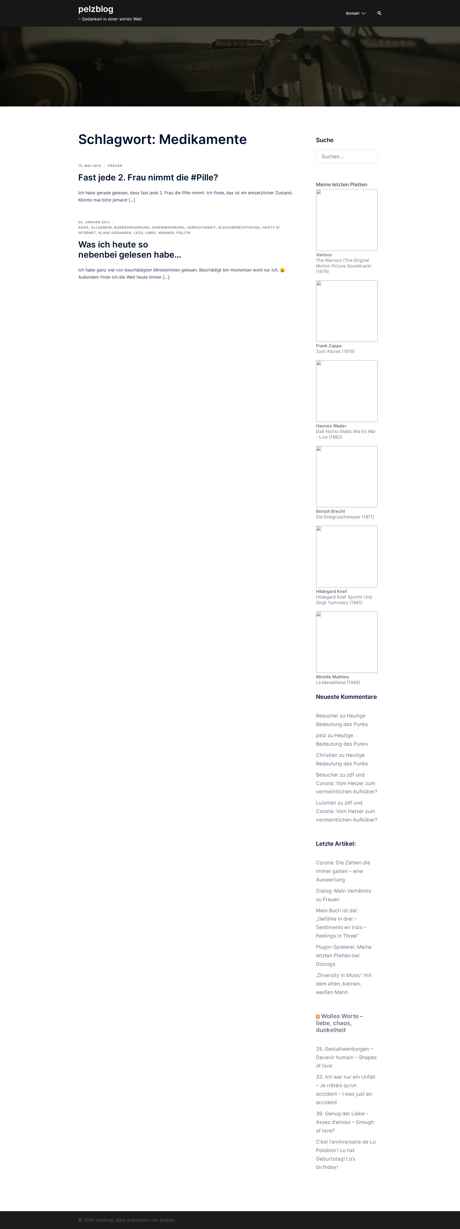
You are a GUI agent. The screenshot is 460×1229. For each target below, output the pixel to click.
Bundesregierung (132, 227)
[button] (379, 13)
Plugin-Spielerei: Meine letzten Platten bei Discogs (344, 955)
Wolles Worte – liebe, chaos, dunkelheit (339, 1023)
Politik (183, 233)
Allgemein (101, 227)
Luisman (326, 803)
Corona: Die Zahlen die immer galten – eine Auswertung (343, 871)
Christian (327, 755)
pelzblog (95, 9)
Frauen (115, 166)
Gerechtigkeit (201, 227)
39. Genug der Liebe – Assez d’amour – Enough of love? (345, 1122)
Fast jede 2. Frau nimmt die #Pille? (148, 177)
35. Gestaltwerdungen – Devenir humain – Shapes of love (346, 1057)
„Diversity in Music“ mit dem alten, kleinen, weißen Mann (344, 983)
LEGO (138, 233)
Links (150, 233)
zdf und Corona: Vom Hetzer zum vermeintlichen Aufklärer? (346, 783)
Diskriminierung (168, 227)
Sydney (166, 1220)
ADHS (83, 227)
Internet (87, 233)
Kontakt (352, 13)
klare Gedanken (114, 233)
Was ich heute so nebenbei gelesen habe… (129, 249)
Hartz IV (271, 227)
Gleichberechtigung (239, 227)
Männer (166, 233)
